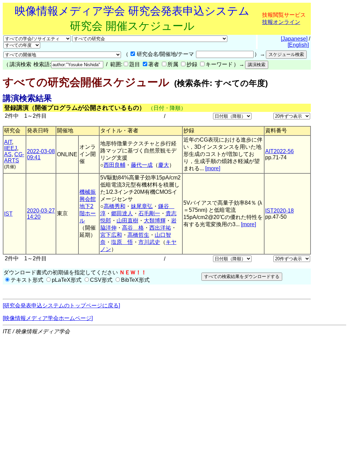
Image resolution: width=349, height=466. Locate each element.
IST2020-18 (279, 211)
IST (8, 214)
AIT (8, 142)
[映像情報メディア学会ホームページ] (48, 318)
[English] (298, 45)
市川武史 (149, 242)
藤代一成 (142, 165)
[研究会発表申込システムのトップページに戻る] (61, 305)
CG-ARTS (14, 157)
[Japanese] (294, 39)
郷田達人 (122, 213)
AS (8, 154)
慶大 (163, 165)
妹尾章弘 (142, 206)
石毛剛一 (149, 213)
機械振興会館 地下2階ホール (87, 206)
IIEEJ (10, 148)
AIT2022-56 (279, 151)
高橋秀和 (114, 206)
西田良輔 (114, 165)
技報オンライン (281, 22)
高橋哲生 (138, 235)
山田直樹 (127, 220)
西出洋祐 (160, 228)
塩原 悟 (122, 242)
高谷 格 (133, 228)
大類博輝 (155, 220)
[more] (212, 168)
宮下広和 (111, 235)
